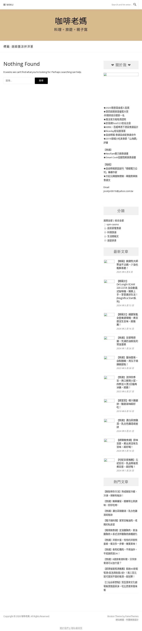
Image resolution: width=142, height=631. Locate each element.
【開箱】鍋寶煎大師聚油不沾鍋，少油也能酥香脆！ (127, 264)
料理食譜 (111, 232)
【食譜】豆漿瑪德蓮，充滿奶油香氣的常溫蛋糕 (127, 341)
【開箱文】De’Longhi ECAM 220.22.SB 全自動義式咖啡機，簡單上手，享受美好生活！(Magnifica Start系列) (127, 291)
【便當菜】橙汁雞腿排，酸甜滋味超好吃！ (127, 404)
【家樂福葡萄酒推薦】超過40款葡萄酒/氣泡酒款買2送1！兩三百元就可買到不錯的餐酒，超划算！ (121, 572)
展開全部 (108, 220)
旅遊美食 (111, 240)
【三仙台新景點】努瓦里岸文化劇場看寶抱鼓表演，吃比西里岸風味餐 (120, 586)
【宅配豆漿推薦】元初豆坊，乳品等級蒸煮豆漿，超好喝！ (127, 463)
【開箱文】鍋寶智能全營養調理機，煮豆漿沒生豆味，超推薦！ (127, 319)
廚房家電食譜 (114, 228)
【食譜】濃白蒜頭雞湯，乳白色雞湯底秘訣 (127, 423)
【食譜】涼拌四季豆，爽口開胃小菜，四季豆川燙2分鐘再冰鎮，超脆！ (127, 382)
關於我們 (64, 628)
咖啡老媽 (71, 21)
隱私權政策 (76, 628)
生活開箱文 (113, 236)
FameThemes (132, 616)
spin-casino (113, 224)
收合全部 (119, 220)
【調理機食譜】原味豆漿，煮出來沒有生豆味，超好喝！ (127, 443)
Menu (10, 4)
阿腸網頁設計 (132, 619)
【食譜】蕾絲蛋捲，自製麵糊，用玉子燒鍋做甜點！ (127, 361)
